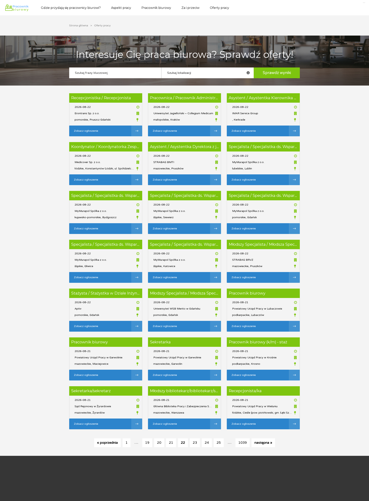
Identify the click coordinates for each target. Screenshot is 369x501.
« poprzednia (107, 443)
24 (207, 443)
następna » (263, 443)
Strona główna (78, 25)
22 (183, 443)
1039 (242, 443)
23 (195, 443)
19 (147, 443)
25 (219, 443)
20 (159, 443)
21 (171, 443)
